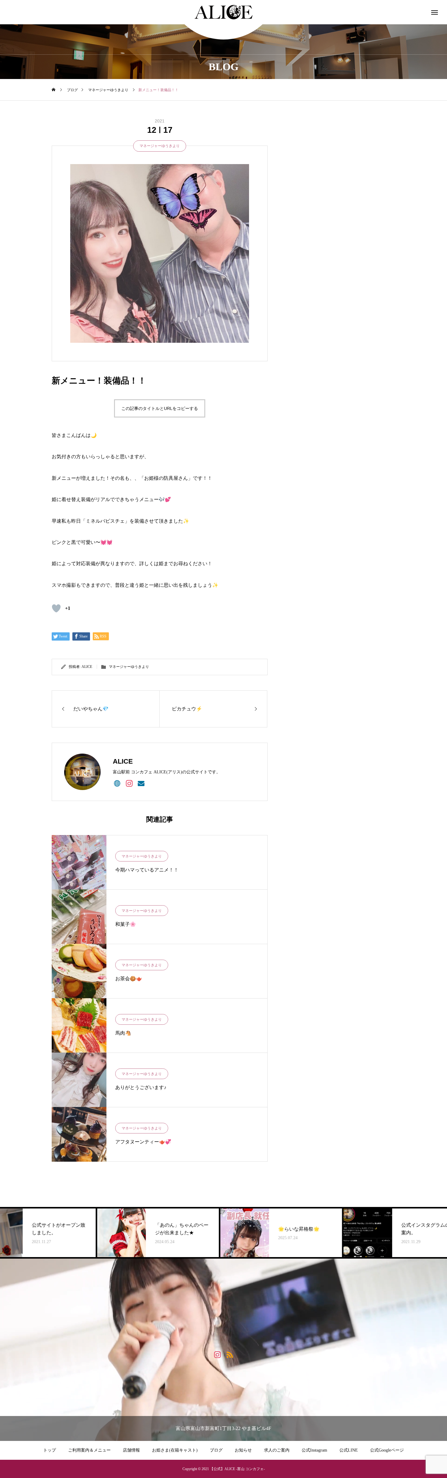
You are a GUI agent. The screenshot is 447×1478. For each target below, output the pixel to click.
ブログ (216, 1450)
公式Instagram (314, 1450)
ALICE (86, 667)
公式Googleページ (387, 1450)
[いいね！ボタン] (56, 608)
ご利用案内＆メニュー (89, 1450)
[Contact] (141, 783)
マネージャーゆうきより (160, 146)
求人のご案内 (276, 1450)
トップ (49, 1450)
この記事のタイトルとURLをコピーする (159, 408)
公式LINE (348, 1450)
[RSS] (230, 1354)
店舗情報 (131, 1450)
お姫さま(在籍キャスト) (175, 1450)
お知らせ (243, 1450)
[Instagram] (129, 783)
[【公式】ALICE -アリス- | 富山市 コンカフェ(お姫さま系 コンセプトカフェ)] (223, 12)
